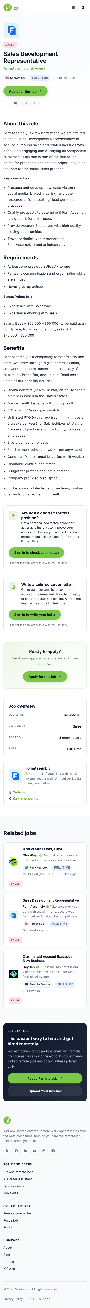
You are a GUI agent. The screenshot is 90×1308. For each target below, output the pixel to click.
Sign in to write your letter (34, 614)
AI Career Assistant (17, 1179)
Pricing (8, 1227)
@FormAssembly (25, 799)
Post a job (10, 1220)
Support (44, 1299)
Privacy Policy (13, 1299)
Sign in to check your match (36, 552)
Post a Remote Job (42, 1078)
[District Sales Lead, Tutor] (45, 867)
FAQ (31, 1299)
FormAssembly (15, 68)
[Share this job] (15, 103)
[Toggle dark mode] (83, 7)
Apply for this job (23, 91)
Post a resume (13, 1186)
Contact (9, 1262)
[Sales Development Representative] (45, 920)
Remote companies (17, 1213)
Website (19, 792)
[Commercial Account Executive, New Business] (45, 979)
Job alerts (10, 1193)
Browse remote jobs (18, 1172)
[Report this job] (35, 103)
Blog (6, 1255)
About (7, 1248)
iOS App (9, 1269)
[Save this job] (25, 103)
